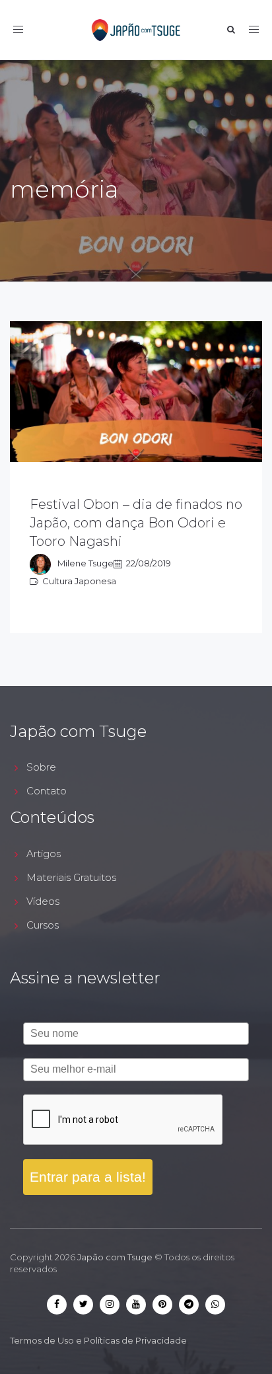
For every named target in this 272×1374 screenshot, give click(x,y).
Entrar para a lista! (88, 1176)
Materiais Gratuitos (71, 877)
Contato (46, 790)
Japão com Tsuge (115, 1257)
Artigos (43, 853)
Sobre (41, 767)
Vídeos (42, 901)
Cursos (42, 925)
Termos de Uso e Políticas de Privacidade (98, 1340)
